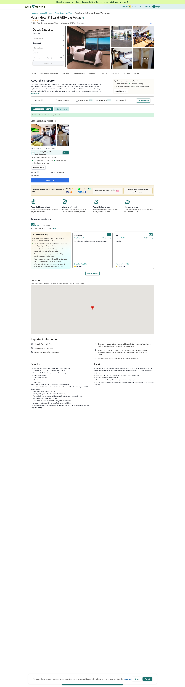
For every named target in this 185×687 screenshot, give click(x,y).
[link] (34, 73)
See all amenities (143, 100)
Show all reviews (92, 273)
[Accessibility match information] (50, 152)
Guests (35, 53)
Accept (147, 679)
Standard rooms (61, 109)
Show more (35, 93)
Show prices (48, 63)
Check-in (36, 33)
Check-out (37, 43)
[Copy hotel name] (83, 18)
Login (158, 7)
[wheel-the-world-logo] (35, 6)
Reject (137, 679)
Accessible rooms (42, 108)
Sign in (66, 153)
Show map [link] (80, 23)
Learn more (127, 679)
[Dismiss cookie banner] (153, 676)
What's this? (56, 228)
